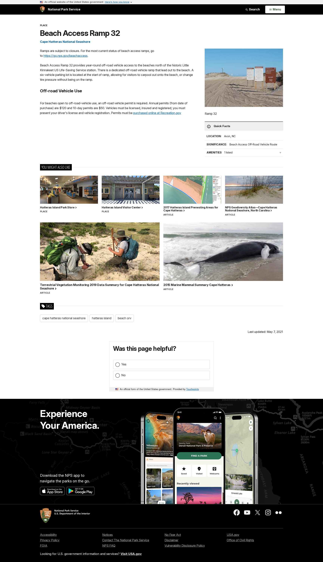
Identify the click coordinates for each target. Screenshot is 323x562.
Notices (107, 535)
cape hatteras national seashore (64, 318)
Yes (123, 364)
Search (254, 9)
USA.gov (233, 535)
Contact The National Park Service (125, 540)
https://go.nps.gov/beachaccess (65, 56)
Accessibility (48, 535)
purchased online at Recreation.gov (157, 113)
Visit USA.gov (131, 554)
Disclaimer (171, 540)
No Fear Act (172, 535)
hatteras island (101, 318)
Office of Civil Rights (240, 540)
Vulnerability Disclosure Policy (184, 545)
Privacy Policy (49, 540)
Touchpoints (192, 389)
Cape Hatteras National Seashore (65, 42)
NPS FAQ (108, 545)
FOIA (43, 545)
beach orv (124, 318)
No (123, 375)
